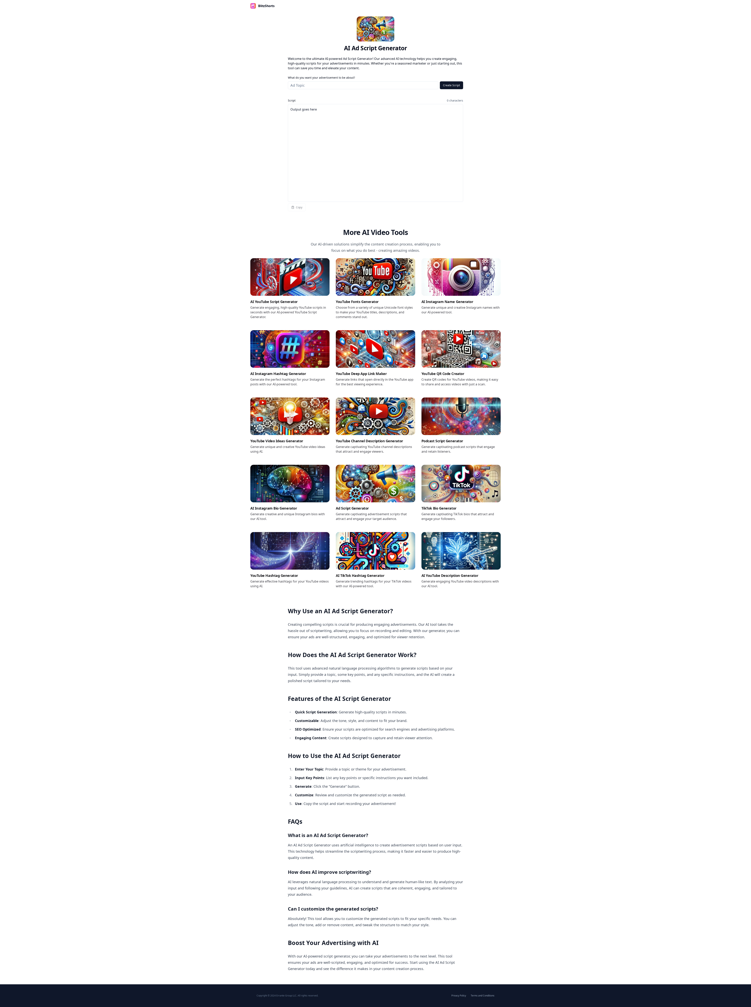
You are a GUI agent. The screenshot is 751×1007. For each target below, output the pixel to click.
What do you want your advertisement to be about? (321, 77)
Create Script (451, 85)
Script (292, 100)
